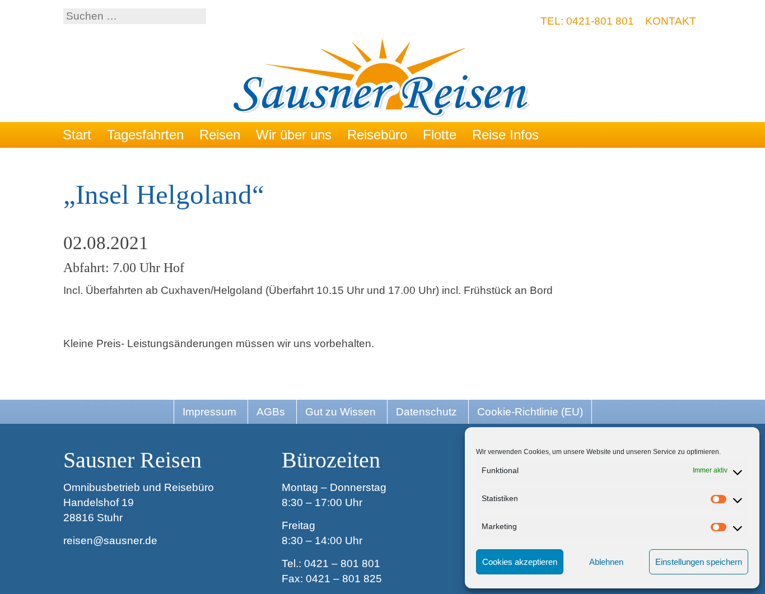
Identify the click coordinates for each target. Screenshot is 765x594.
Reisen (219, 134)
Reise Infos (505, 134)
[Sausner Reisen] (382, 79)
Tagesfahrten (145, 134)
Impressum (209, 412)
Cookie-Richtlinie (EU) (530, 412)
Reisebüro (377, 134)
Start (77, 134)
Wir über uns (294, 134)
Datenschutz (426, 412)
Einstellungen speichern (698, 562)
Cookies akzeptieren (519, 562)
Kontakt (670, 21)
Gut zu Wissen (340, 412)
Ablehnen (606, 562)
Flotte (439, 134)
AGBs (270, 412)
